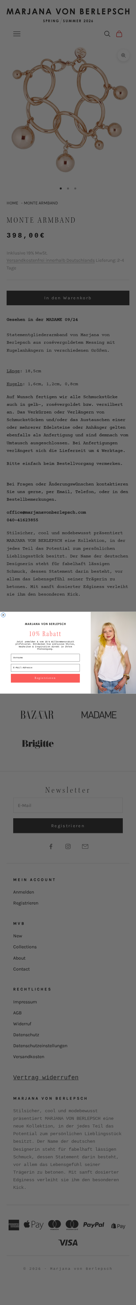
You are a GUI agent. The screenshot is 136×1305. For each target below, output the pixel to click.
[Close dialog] (3, 615)
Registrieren (45, 678)
